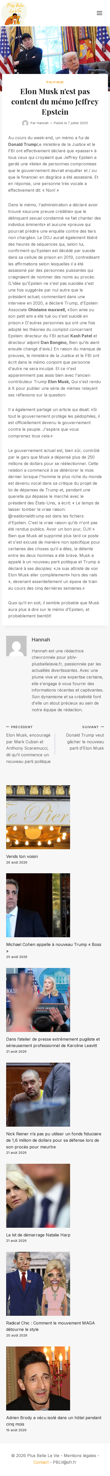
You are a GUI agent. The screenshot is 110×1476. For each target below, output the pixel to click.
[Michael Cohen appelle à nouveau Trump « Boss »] (55, 905)
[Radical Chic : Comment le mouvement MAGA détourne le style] (55, 1284)
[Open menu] (102, 13)
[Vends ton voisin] (55, 817)
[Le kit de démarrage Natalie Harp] (55, 1196)
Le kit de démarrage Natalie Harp (38, 1234)
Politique (55, 82)
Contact (41, 1462)
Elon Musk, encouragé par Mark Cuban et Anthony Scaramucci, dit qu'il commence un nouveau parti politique (28, 744)
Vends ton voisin (22, 856)
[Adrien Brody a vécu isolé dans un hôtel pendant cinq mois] (55, 1378)
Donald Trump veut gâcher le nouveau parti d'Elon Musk (85, 738)
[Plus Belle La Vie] (14, 13)
